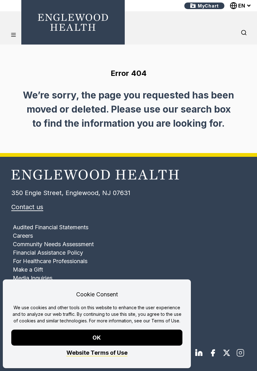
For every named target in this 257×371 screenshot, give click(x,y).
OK (97, 337)
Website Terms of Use (97, 352)
